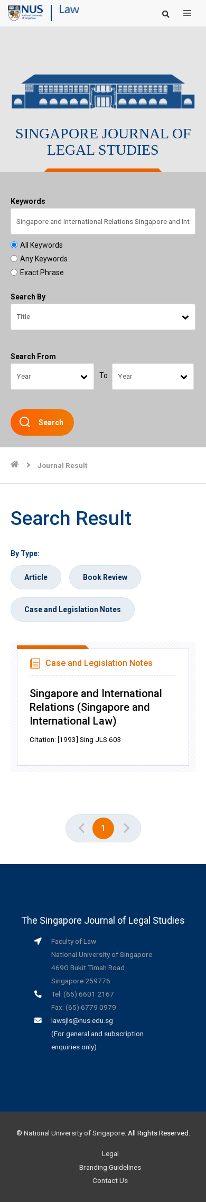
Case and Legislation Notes (72, 609)
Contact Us (110, 1180)
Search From (33, 356)
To (103, 375)
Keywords (28, 201)
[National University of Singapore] (25, 12)
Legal (110, 1153)
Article (36, 577)
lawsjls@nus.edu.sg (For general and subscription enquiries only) (97, 1033)
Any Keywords (44, 259)
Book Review (105, 577)
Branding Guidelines (110, 1167)
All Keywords (41, 245)
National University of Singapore (74, 1133)
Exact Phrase (42, 272)
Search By (28, 297)
